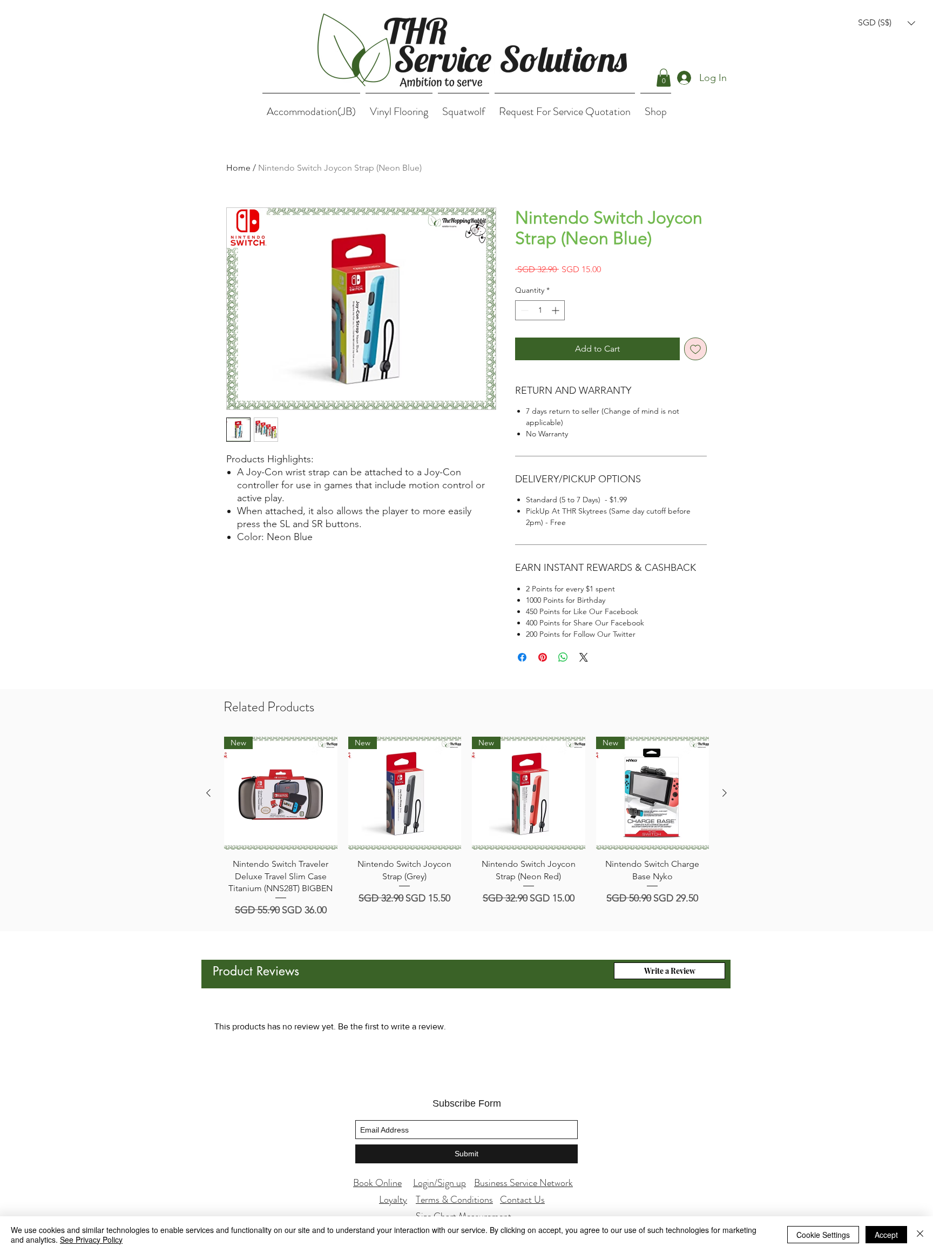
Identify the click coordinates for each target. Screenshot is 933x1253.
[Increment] (556, 310)
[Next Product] (724, 792)
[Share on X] (583, 657)
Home (238, 168)
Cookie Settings (823, 1234)
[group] (466, 827)
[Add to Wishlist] (695, 349)
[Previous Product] (208, 792)
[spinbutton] (540, 310)
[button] (886, 23)
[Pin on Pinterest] (542, 657)
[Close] (920, 1234)
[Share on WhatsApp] (563, 657)
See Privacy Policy (91, 1239)
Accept (886, 1234)
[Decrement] (523, 310)
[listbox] (886, 23)
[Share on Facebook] (522, 657)
